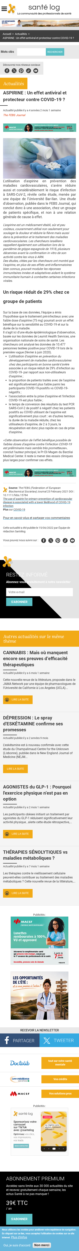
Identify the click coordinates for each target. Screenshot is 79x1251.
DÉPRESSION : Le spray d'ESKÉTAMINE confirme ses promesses (33, 723)
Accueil (7, 34)
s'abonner (19, 1219)
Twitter (14, 70)
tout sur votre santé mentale (60, 1062)
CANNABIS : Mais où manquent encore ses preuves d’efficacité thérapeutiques (35, 658)
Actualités (21, 34)
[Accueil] (12, 9)
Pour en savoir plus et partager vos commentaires (36, 518)
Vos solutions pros (60, 1093)
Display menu (4, 8)
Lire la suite (20, 699)
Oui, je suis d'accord (16, 1245)
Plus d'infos (19, 1237)
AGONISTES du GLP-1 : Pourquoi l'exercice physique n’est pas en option (37, 793)
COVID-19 (19, 509)
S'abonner (19, 602)
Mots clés (7, 52)
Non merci (41, 1245)
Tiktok (28, 70)
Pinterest (21, 70)
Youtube (72, 540)
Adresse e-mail (16, 586)
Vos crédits (60, 1079)
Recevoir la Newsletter (39, 1030)
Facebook (7, 70)
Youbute (35, 70)
